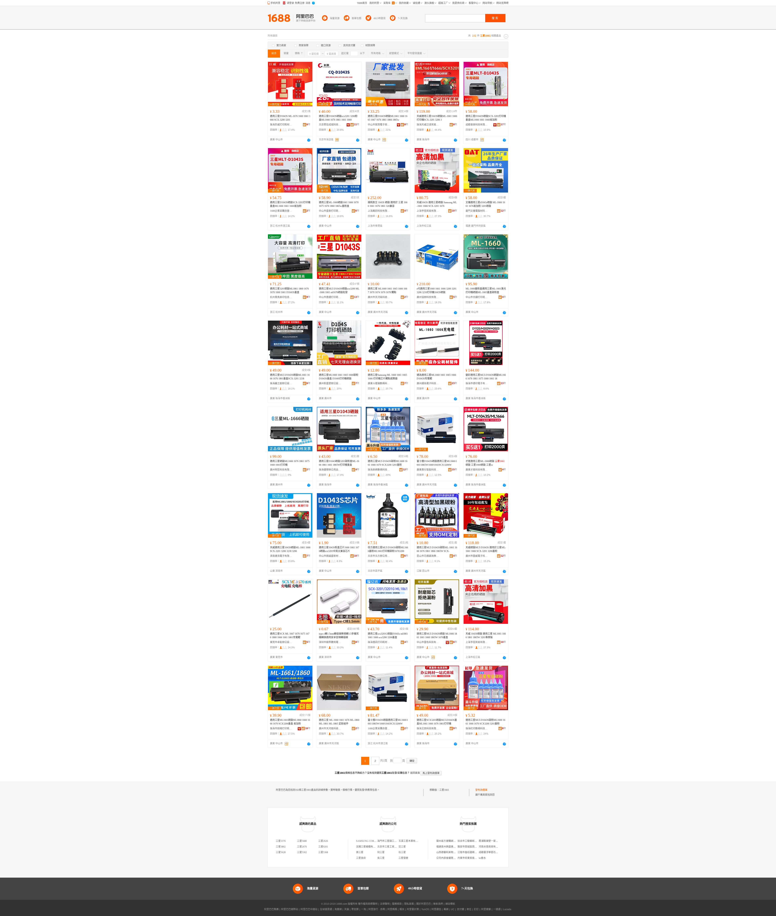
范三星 (402, 846)
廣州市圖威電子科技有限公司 (477, 556)
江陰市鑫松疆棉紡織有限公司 (473, 852)
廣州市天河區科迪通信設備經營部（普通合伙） (379, 297)
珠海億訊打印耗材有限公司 (379, 642)
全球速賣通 (326, 909)
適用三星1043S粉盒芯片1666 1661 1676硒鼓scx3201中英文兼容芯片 (339, 549)
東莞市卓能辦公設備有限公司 (281, 642)
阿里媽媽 (392, 909)
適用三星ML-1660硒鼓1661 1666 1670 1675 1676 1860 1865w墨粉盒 (338, 204)
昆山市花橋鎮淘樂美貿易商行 (428, 556)
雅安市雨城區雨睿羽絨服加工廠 (474, 846)
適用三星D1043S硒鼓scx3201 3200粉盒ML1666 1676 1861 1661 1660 (338, 118)
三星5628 (281, 852)
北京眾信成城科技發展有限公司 (330, 124)
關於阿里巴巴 (423, 903)
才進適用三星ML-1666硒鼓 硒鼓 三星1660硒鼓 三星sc (485, 463)
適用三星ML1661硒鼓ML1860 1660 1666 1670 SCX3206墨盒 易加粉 (290, 722)
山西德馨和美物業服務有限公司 (453, 852)
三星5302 (302, 852)
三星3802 (281, 846)
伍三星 (402, 852)
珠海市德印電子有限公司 (477, 383)
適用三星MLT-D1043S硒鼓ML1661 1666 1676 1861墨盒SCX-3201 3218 (290, 377)
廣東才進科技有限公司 (477, 469)
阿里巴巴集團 (271, 909)
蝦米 (402, 909)
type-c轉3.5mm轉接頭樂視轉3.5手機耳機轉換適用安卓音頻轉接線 (339, 635)
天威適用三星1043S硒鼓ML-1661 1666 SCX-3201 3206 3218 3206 (290, 549)
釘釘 (476, 909)
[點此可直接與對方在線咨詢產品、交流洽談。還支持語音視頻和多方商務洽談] (308, 140)
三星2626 (323, 841)
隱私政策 (409, 903)
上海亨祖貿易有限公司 (428, 211)
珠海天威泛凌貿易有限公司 (428, 124)
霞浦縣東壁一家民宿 (490, 841)
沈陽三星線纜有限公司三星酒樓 (373, 846)
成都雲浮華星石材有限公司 (493, 852)
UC (452, 909)
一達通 (497, 909)
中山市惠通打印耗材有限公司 (330, 297)
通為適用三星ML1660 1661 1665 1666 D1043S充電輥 (436, 377)
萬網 (446, 909)
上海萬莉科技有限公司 (379, 211)
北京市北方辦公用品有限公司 (379, 556)
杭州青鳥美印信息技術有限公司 (281, 297)
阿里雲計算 (413, 909)
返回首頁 (415, 773)
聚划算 (355, 909)
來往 (469, 909)
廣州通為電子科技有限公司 (428, 383)
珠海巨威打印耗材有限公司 (281, 124)
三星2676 (302, 846)
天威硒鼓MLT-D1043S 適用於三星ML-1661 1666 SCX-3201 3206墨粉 (486, 549)
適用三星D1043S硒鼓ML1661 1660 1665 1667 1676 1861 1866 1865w (387, 118)
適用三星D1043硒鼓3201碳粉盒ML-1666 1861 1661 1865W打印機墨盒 (339, 463)
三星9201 (323, 846)
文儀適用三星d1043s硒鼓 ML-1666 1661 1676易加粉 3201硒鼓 (485, 204)
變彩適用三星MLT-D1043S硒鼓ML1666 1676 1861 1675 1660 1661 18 (486, 377)
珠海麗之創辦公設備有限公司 (281, 383)
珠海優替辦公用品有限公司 (330, 469)
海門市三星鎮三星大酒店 (390, 841)
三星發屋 (403, 858)
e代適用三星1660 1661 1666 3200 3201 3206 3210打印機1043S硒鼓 (437, 290)
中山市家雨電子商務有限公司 (379, 124)
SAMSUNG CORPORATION (371, 841)
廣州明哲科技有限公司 (281, 469)
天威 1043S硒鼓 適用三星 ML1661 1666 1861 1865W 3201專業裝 (486, 635)
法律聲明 (385, 903)
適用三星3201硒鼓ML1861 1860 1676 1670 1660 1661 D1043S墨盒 (289, 290)
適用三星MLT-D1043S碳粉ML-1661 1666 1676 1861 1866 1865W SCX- (437, 549)
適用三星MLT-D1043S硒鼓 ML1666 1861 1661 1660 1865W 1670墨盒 (437, 635)
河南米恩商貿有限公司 (491, 846)
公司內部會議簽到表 (447, 858)
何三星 (381, 852)
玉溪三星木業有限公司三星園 (414, 841)
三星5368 (323, 852)
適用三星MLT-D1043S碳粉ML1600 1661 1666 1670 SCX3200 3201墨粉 (387, 463)
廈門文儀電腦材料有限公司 (477, 211)
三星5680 (302, 841)
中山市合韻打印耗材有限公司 (477, 297)
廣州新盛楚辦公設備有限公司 (330, 383)
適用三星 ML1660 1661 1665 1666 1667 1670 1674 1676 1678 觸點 (387, 290)
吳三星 (381, 858)
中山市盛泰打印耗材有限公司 (330, 211)
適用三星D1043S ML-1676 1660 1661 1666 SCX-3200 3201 (290, 118)
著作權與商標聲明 (367, 903)
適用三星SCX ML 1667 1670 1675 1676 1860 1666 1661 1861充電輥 (289, 635)
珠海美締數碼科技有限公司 (379, 469)
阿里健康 (486, 909)
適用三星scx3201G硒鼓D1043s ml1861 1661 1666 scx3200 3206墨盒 (388, 635)
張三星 (359, 852)
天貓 (346, 909)
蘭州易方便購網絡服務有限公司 (453, 841)
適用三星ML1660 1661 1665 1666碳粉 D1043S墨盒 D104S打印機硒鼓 (338, 377)
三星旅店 (361, 858)
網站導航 (450, 903)
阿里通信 (436, 909)
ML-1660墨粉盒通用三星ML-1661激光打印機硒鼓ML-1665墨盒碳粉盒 (486, 290)
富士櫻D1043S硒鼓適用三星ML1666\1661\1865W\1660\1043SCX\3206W (437, 463)
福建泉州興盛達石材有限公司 (452, 846)
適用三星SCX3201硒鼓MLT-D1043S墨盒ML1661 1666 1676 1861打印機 (437, 722)
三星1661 (444, 790)
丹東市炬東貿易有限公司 (471, 858)
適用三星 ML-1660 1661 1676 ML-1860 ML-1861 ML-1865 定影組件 (339, 722)
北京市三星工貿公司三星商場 (393, 846)
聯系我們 (438, 903)
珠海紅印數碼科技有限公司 (477, 728)
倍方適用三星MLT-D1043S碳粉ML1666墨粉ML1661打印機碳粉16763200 (388, 549)
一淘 (363, 909)
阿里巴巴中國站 (308, 909)
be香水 (482, 858)
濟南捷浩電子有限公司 (281, 556)
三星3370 (281, 841)
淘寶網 (338, 909)
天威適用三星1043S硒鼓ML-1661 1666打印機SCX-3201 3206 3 (437, 118)
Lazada (507, 909)
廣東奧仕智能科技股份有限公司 (428, 469)
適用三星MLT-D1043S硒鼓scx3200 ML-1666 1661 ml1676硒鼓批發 (339, 290)
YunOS (425, 909)
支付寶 (460, 909)
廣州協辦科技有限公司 (428, 297)
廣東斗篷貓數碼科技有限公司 (379, 383)
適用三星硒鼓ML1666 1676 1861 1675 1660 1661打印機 (289, 463)
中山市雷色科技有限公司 (428, 642)
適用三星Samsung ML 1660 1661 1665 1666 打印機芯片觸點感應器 (387, 377)
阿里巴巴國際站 (289, 909)
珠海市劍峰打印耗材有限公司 (281, 728)
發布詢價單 (481, 790)
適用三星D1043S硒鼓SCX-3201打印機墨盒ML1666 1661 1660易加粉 (486, 118)
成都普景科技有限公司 (477, 124)
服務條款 (397, 903)
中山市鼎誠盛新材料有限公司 (330, 556)
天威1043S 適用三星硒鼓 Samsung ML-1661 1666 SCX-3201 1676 (437, 204)
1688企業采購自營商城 (281, 211)
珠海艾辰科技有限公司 (428, 728)
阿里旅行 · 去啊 (376, 909)
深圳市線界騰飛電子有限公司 (330, 642)
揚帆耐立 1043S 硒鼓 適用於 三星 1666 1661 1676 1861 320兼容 (387, 204)
